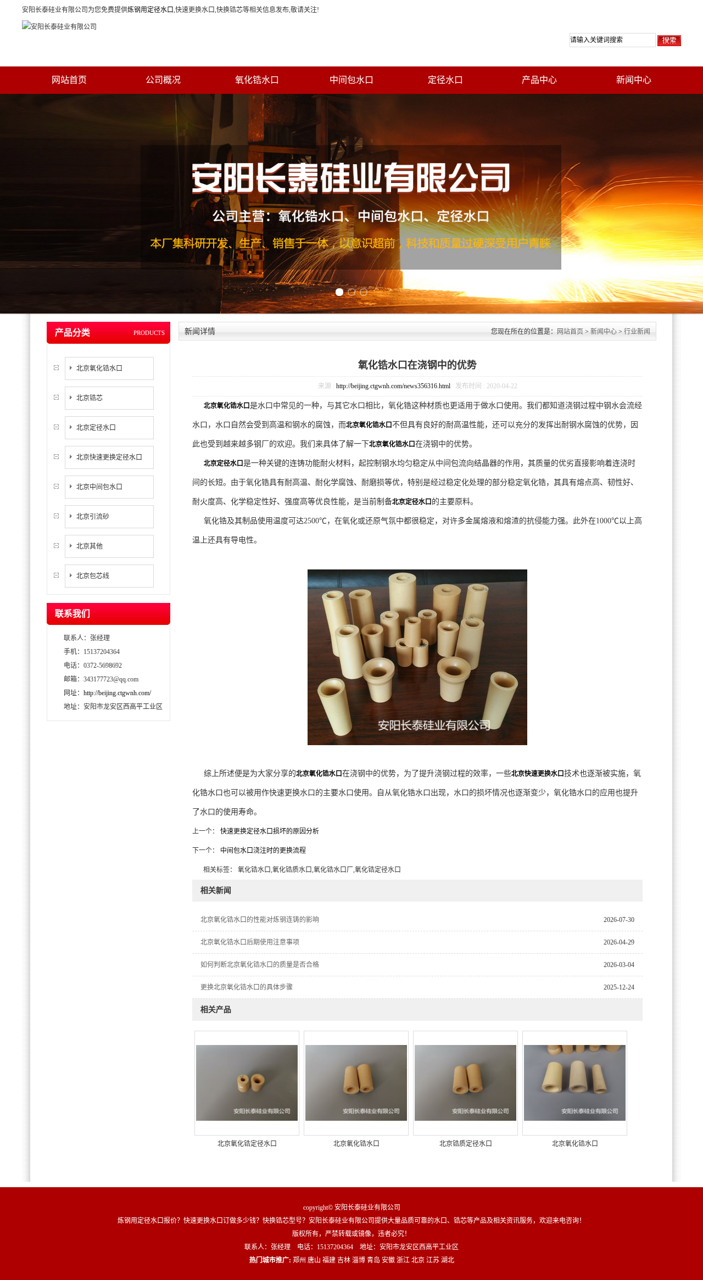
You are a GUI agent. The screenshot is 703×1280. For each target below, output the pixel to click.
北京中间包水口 (99, 487)
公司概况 (163, 80)
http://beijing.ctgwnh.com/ (117, 693)
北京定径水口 (96, 428)
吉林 (343, 1260)
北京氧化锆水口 (99, 368)
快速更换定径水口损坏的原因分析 (269, 831)
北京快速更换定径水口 (109, 457)
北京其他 (89, 546)
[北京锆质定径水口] (465, 1082)
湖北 (447, 1260)
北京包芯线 (92, 576)
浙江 (403, 1260)
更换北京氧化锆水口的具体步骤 (246, 987)
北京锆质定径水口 (465, 1144)
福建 (329, 1260)
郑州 (299, 1260)
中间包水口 (351, 80)
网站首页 (69, 80)
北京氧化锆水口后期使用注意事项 (249, 942)
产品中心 (539, 80)
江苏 (432, 1260)
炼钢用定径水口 (150, 10)
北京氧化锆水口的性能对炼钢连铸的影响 (259, 920)
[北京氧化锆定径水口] (247, 1082)
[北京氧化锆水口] (356, 1082)
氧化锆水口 (257, 80)
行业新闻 (637, 332)
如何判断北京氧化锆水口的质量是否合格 (259, 965)
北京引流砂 (92, 517)
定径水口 (445, 80)
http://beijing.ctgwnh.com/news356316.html (393, 386)
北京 (418, 1260)
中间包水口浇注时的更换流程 (262, 850)
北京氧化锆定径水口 (247, 1144)
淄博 (358, 1260)
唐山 (314, 1260)
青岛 (373, 1260)
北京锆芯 (89, 398)
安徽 (388, 1260)
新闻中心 (633, 80)
